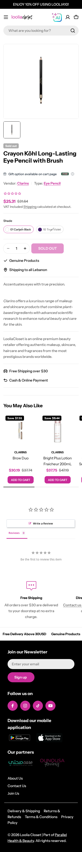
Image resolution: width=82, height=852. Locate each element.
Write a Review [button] (43, 523)
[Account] (67, 17)
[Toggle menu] (5, 17)
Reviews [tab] (14, 533)
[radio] (18, 229)
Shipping (30, 207)
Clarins (23, 183)
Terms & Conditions (41, 817)
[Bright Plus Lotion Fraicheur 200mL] (57, 431)
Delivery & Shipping (24, 811)
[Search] (72, 30)
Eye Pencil (52, 183)
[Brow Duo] (20, 431)
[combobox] (41, 31)
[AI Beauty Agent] (57, 17)
